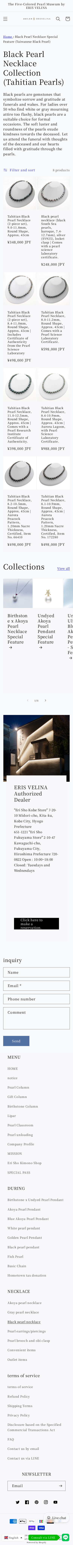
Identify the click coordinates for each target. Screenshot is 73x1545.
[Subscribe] (60, 1486)
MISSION (14, 1153)
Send (16, 1041)
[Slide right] (45, 700)
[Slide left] (28, 700)
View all (63, 568)
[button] (5, 19)
